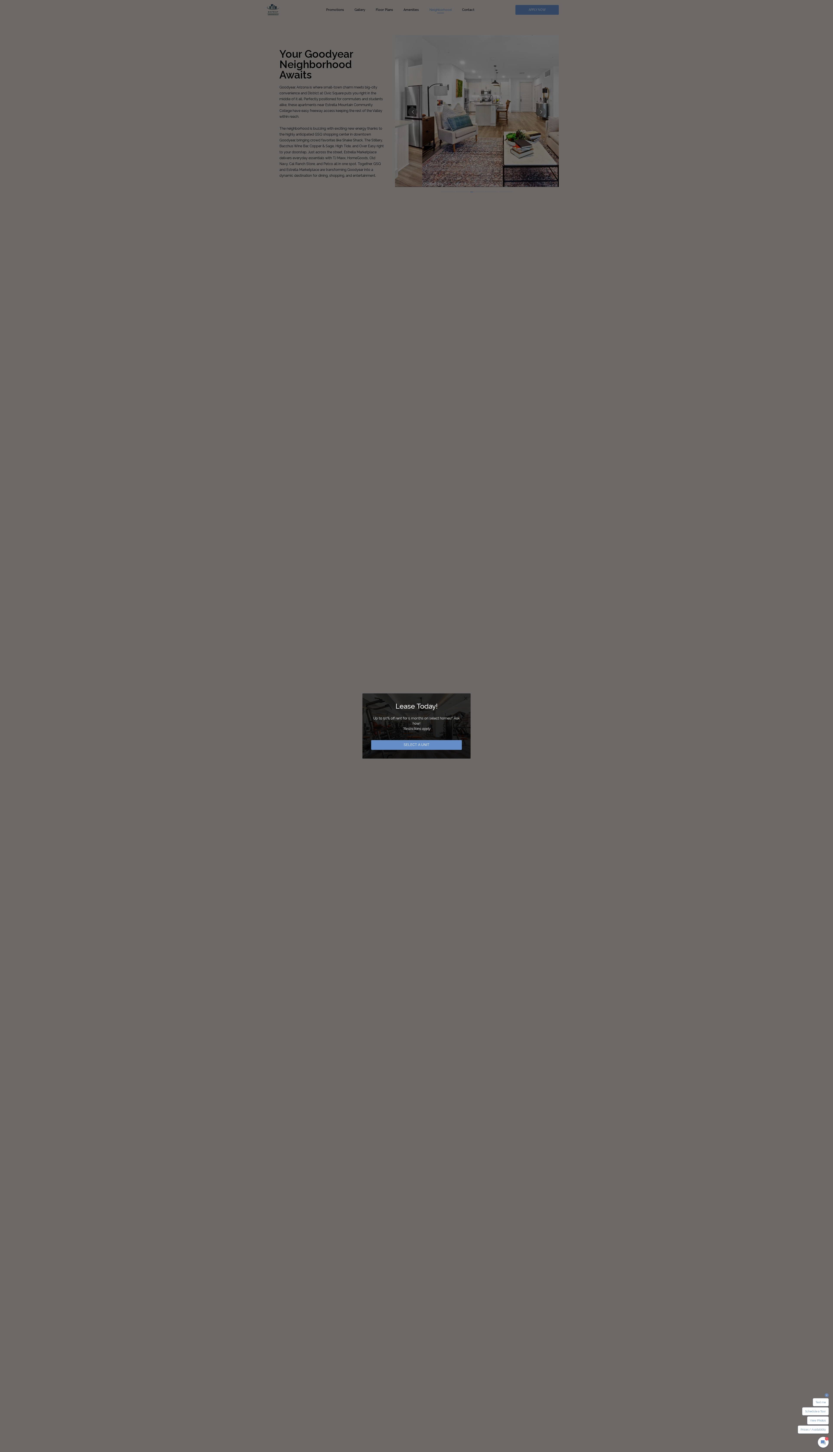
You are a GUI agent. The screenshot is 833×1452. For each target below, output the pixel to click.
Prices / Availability (813, 1429)
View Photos (818, 1420)
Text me (821, 1402)
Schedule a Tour (815, 1411)
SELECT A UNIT (417, 745)
